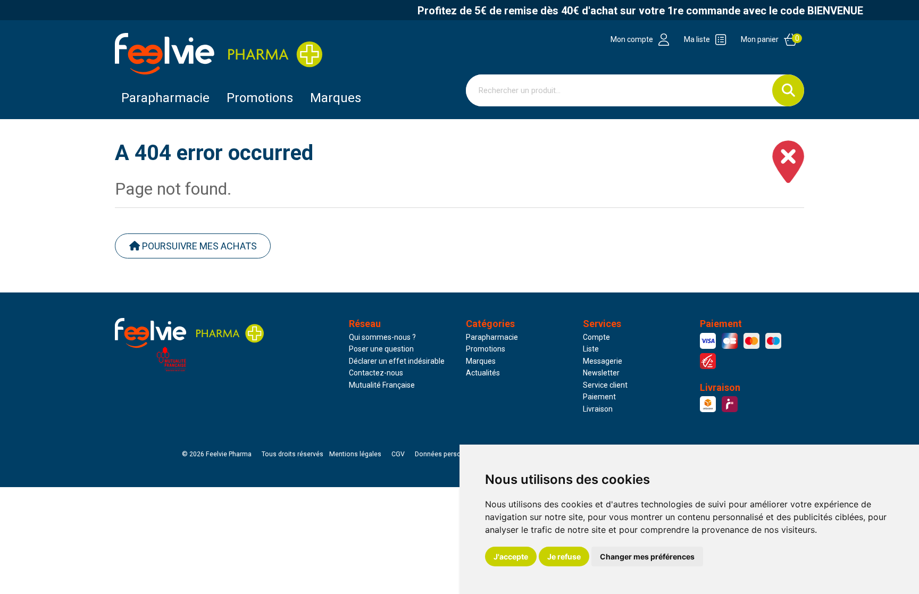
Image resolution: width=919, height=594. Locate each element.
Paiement (599, 396)
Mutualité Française (382, 385)
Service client (605, 385)
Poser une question (381, 349)
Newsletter (601, 373)
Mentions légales (355, 454)
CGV (398, 454)
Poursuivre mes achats (198, 246)
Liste (591, 349)
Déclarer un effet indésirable (397, 361)
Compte (596, 337)
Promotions (485, 349)
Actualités (483, 373)
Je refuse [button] (564, 556)
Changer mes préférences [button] (647, 556)
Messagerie (602, 361)
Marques (335, 97)
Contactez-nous (376, 373)
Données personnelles (449, 454)
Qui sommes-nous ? (382, 337)
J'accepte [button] (511, 556)
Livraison (598, 409)
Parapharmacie (165, 97)
